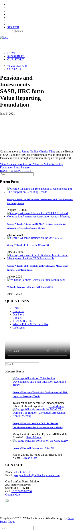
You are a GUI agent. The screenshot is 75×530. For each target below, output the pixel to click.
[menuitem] (41, 4)
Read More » (56, 406)
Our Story (15, 59)
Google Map (12, 494)
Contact (14, 68)
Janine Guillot (30, 151)
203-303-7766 (22, 472)
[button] (13, 27)
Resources (16, 56)
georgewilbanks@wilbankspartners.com (36, 475)
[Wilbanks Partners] (37, 42)
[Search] (17, 174)
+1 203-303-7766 (17, 65)
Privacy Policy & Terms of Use (30, 324)
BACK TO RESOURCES (15, 170)
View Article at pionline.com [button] (16, 164)
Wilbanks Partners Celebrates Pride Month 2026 (30, 287)
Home (11, 52)
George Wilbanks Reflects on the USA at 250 (28, 245)
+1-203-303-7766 (23, 321)
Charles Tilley (47, 151)
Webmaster (19, 327)
